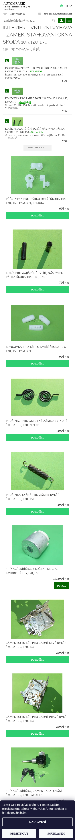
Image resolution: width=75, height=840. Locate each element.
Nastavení (37, 822)
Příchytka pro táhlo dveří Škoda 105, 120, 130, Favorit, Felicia (36, 69)
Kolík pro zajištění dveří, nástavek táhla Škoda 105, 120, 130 (35, 130)
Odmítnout (19, 833)
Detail (61, 585)
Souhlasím (56, 833)
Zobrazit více (36, 147)
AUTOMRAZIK (16, 5)
